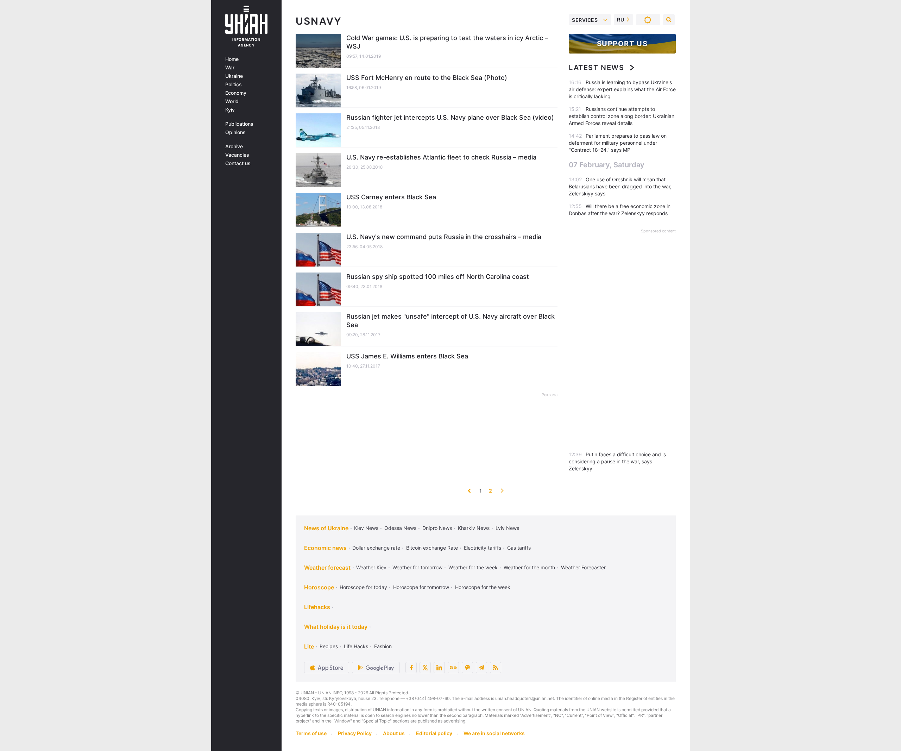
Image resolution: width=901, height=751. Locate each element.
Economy (235, 93)
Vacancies (237, 155)
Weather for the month (529, 567)
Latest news (596, 67)
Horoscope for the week (482, 587)
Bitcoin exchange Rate (432, 548)
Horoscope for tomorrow (421, 587)
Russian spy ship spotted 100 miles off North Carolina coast (437, 276)
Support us (622, 43)
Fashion (383, 646)
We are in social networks (494, 733)
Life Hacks (356, 646)
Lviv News (507, 528)
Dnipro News (437, 528)
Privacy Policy (355, 733)
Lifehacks (317, 607)
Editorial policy (434, 733)
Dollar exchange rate (376, 548)
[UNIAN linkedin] (439, 667)
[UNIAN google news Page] (453, 667)
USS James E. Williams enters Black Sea (407, 356)
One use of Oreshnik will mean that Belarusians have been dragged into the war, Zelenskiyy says (620, 186)
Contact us (238, 163)
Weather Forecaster (583, 567)
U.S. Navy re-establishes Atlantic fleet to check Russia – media (441, 157)
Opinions (235, 132)
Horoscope (319, 587)
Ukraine (234, 76)
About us (394, 733)
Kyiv (230, 110)
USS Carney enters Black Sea (391, 197)
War (229, 67)
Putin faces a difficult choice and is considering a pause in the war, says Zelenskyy (617, 461)
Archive (234, 146)
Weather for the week (473, 567)
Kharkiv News (474, 528)
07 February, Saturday (606, 165)
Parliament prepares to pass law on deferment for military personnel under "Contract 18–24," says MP (618, 143)
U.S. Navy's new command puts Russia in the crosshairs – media (443, 236)
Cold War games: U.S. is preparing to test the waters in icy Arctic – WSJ (447, 42)
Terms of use (311, 733)
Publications (239, 124)
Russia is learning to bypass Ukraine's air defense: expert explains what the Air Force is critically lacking (622, 89)
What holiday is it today (335, 626)
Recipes (329, 646)
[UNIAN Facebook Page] (411, 667)
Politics (233, 84)
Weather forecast (327, 567)
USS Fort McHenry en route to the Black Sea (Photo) (426, 77)
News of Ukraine (326, 528)
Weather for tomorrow (417, 567)
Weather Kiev (371, 567)
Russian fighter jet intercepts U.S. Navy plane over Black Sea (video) (450, 117)
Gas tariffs (519, 548)
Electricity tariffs (482, 548)
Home (232, 59)
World (232, 101)
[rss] (495, 667)
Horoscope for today (363, 587)
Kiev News (366, 528)
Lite (309, 646)
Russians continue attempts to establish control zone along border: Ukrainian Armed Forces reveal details (621, 116)
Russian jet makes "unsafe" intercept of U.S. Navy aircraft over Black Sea (450, 320)
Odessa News (400, 528)
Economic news (325, 547)
